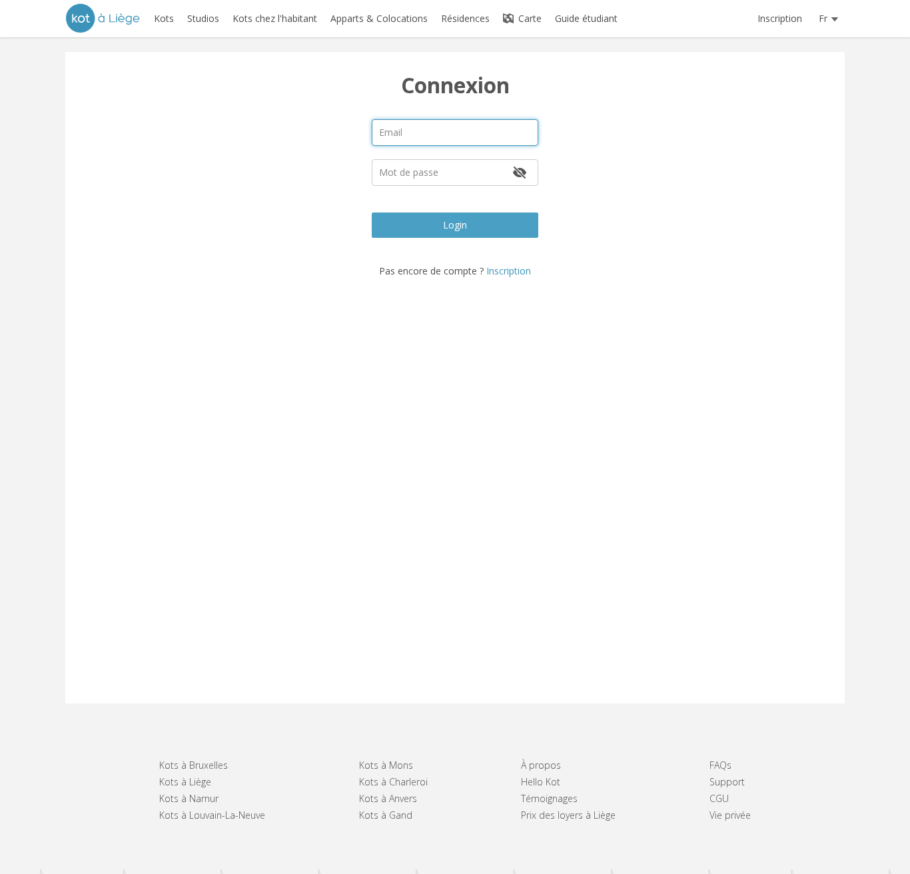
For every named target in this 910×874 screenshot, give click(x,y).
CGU (719, 798)
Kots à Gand (385, 815)
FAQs (720, 765)
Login (455, 224)
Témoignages (549, 798)
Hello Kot (540, 781)
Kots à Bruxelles (193, 765)
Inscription (779, 18)
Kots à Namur (189, 798)
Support (727, 781)
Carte (529, 18)
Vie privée (730, 815)
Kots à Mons (386, 765)
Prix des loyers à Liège (568, 815)
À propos (541, 765)
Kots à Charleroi (393, 781)
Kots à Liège (185, 781)
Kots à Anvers (388, 798)
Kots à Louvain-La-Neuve (212, 815)
